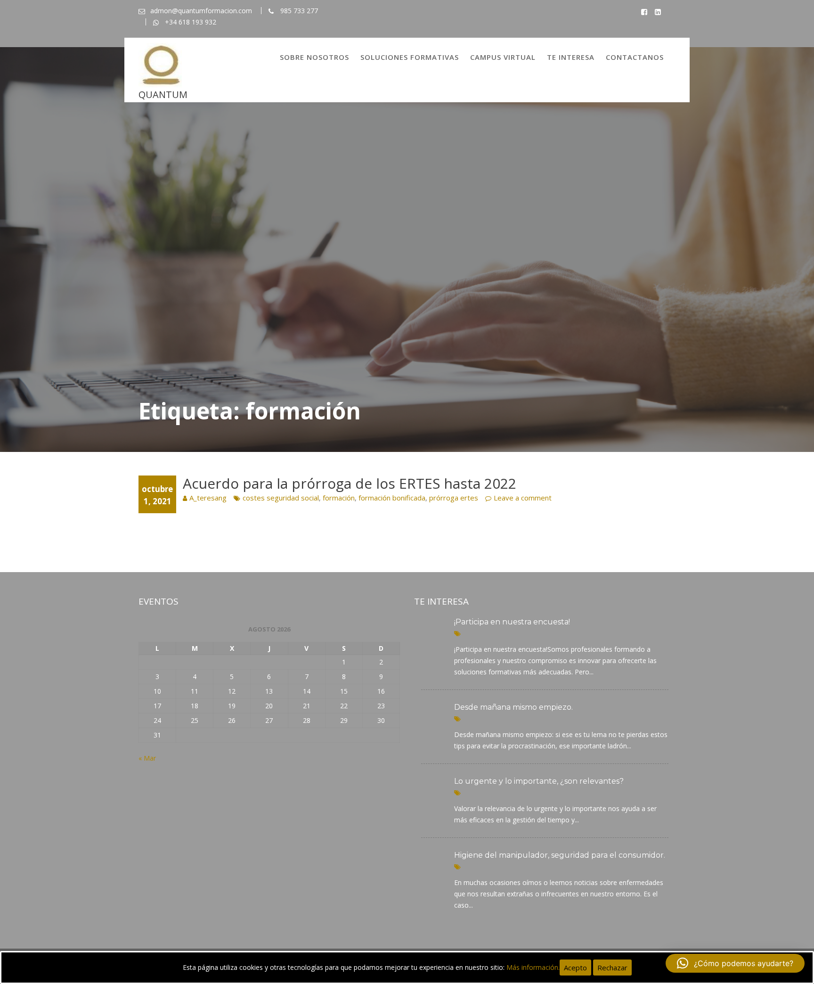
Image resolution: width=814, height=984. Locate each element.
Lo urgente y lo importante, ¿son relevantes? (539, 781)
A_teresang (208, 497)
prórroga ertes (453, 497)
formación (339, 497)
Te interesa (570, 57)
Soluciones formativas (409, 57)
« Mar (147, 758)
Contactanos (635, 57)
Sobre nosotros (314, 57)
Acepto (575, 967)
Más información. (533, 967)
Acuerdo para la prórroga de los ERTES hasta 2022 (349, 483)
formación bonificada (391, 497)
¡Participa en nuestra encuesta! (512, 621)
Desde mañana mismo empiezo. (513, 707)
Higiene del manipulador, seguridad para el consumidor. (559, 855)
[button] (735, 963)
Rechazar (612, 967)
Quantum (162, 94)
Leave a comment (523, 497)
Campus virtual (503, 57)
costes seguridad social (281, 497)
